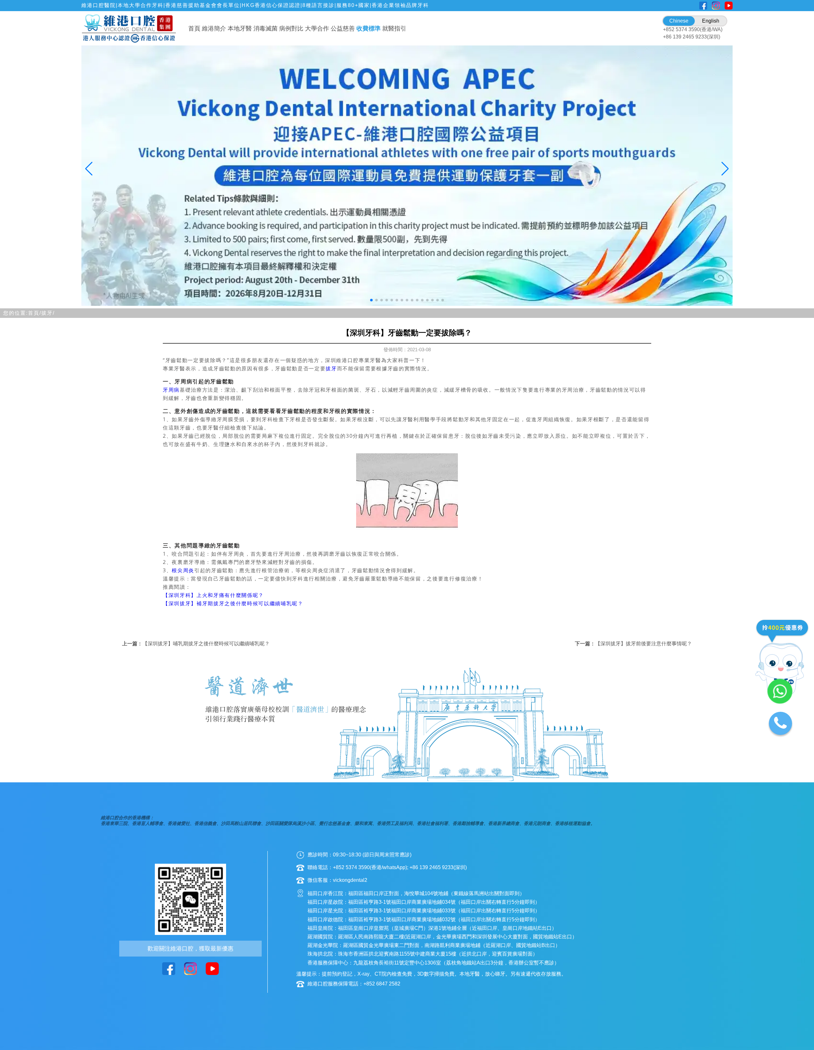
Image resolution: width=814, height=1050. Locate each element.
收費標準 (368, 28)
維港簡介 (214, 28)
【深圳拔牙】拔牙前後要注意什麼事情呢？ (643, 643)
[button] (371, 300)
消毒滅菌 (265, 28)
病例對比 (291, 28)
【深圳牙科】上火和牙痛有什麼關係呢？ (213, 595)
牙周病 (171, 389)
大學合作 (317, 28)
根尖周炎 (183, 570)
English (710, 21)
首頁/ (34, 313)
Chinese (678, 21)
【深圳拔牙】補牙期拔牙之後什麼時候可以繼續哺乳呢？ (233, 603)
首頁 (194, 28)
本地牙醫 (240, 28)
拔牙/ (48, 313)
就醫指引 (394, 28)
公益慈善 (343, 28)
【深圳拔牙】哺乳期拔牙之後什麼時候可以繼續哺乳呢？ (206, 643)
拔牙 (331, 368)
